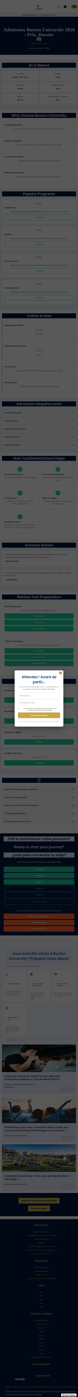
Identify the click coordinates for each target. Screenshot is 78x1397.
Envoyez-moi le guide (39, 715)
